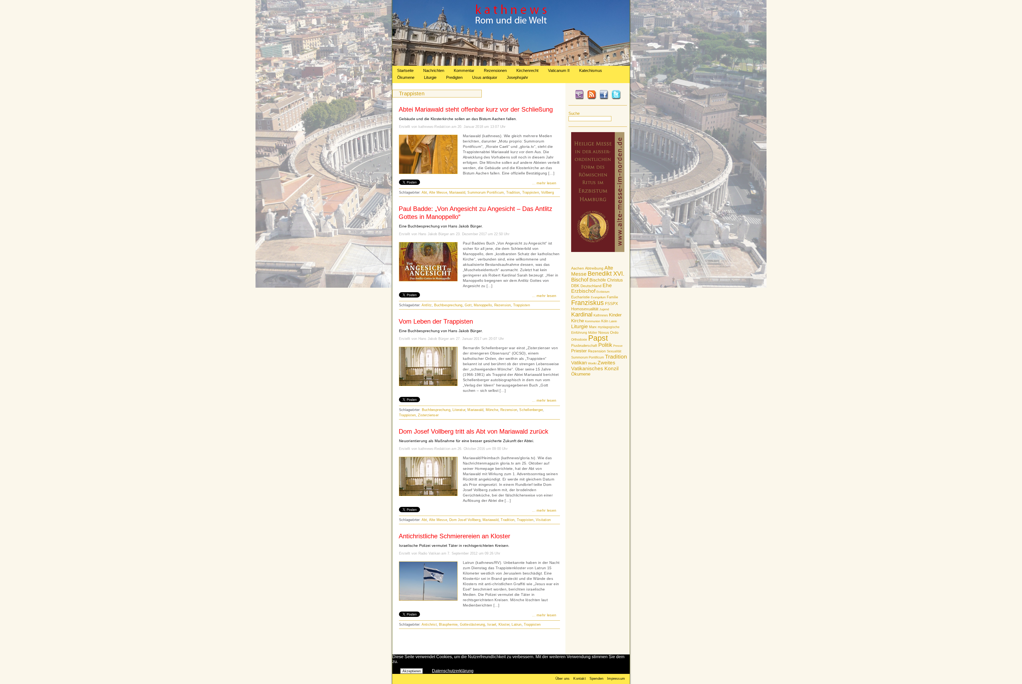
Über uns (562, 679)
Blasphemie (448, 624)
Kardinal (581, 314)
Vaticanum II (559, 70)
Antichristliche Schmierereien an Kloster (454, 536)
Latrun (516, 624)
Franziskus (587, 302)
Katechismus (590, 70)
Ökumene (405, 77)
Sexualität (614, 351)
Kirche (577, 320)
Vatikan (579, 362)
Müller (592, 333)
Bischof (579, 280)
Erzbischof (583, 291)
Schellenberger (531, 410)
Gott (468, 305)
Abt (424, 192)
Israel (491, 624)
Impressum (616, 679)
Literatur (458, 410)
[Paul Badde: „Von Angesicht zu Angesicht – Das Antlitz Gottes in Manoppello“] (428, 280)
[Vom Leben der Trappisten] (428, 384)
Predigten (454, 77)
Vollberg (547, 192)
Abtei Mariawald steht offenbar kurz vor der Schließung (476, 109)
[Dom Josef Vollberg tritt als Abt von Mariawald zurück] (428, 494)
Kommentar (464, 70)
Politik (605, 345)
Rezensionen (495, 70)
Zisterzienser (428, 415)
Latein (613, 321)
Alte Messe (438, 192)
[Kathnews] (511, 64)
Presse (618, 345)
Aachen (577, 268)
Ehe (607, 285)
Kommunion (592, 321)
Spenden (596, 679)
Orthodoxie (579, 339)
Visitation (543, 520)
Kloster (503, 624)
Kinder (615, 314)
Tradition (616, 356)
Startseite (405, 70)
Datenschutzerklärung (452, 671)
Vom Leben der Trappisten (436, 321)
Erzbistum (602, 291)
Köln (604, 321)
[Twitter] (616, 98)
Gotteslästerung (472, 624)
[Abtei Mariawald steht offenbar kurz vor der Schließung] (428, 172)
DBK (575, 285)
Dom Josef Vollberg (464, 520)
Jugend (604, 309)
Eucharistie (580, 297)
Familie (612, 297)
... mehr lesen (544, 183)
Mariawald (457, 192)
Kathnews (601, 315)
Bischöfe (598, 280)
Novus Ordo (608, 333)
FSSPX (611, 304)
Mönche (492, 410)
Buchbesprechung (448, 305)
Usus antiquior (484, 77)
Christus (615, 280)
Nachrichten (433, 70)
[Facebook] (604, 98)
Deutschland (590, 286)
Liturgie (430, 77)
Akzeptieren (411, 671)
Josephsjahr (517, 77)
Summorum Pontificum (587, 357)
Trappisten (530, 192)
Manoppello (483, 305)
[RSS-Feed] (591, 98)
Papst (598, 337)
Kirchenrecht (527, 70)
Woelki (592, 363)
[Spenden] (579, 98)
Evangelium (598, 297)
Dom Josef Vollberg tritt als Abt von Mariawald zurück (473, 431)
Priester (579, 350)
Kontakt (579, 679)
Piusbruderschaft (584, 346)
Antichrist (429, 624)
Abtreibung (594, 268)
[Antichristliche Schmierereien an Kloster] (428, 599)
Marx (593, 327)
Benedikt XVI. (606, 273)
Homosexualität (584, 309)
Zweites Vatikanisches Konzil (595, 365)
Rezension (597, 351)
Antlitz (427, 305)
